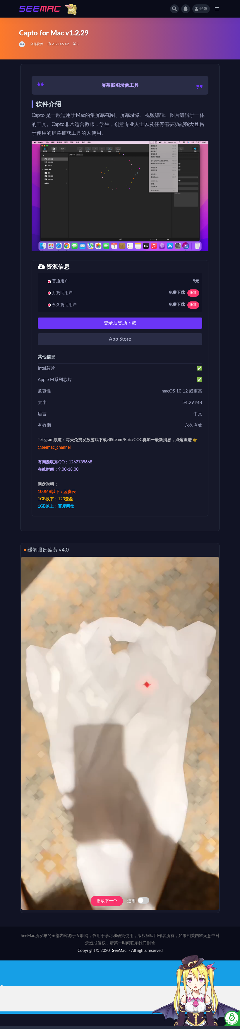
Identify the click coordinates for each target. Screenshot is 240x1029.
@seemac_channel (54, 448)
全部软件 (36, 44)
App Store (120, 339)
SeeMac (119, 951)
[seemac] (22, 44)
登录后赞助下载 (120, 323)
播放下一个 (107, 901)
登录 (203, 9)
